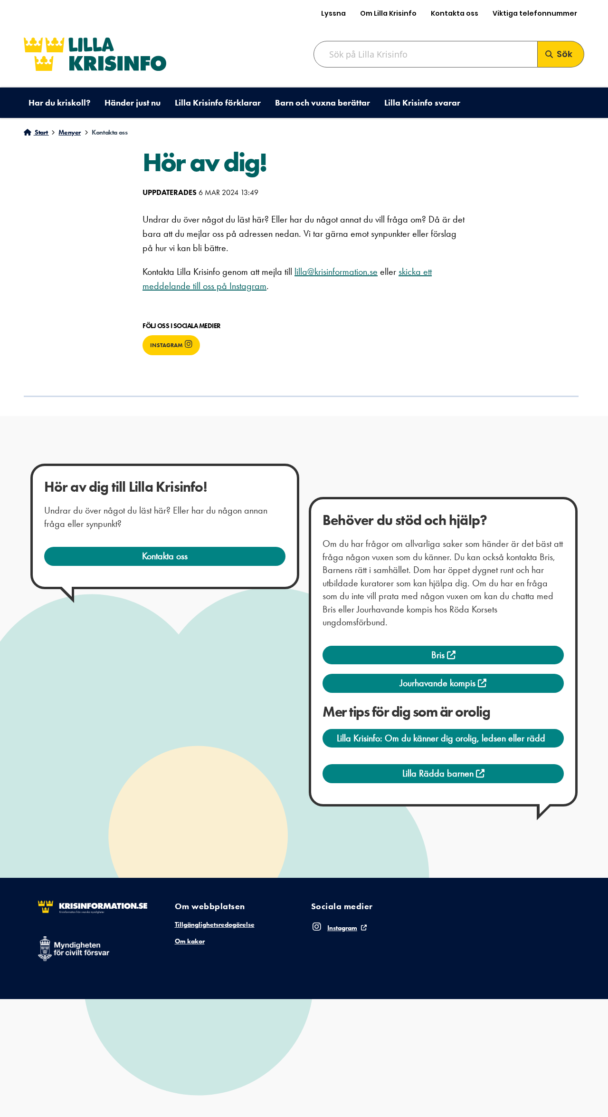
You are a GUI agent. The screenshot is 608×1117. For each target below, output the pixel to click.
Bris (439, 655)
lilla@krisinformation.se (336, 271)
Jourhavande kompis (439, 683)
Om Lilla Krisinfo (388, 13)
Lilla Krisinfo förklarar (218, 102)
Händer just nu (132, 102)
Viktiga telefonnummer (535, 13)
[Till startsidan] (95, 54)
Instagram (166, 345)
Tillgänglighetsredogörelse (215, 924)
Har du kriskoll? (59, 102)
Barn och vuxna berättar (322, 102)
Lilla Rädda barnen (439, 773)
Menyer (69, 132)
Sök (564, 54)
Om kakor (190, 941)
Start (41, 132)
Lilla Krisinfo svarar (422, 102)
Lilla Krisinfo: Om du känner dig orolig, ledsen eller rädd (441, 738)
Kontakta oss (454, 13)
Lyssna (333, 13)
